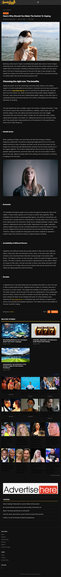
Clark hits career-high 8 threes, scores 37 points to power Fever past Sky (23, 514)
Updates (9, 9)
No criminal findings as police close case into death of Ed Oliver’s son (22, 507)
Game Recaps (4, 539)
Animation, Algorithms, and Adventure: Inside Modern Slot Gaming (45, 340)
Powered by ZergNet (55, 475)
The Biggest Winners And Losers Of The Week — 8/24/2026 (6, 442)
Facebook (54, 311)
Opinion (3, 544)
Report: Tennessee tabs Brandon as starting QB (16, 510)
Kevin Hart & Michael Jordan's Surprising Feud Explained (7, 467)
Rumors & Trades (5, 547)
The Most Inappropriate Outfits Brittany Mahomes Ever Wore (22, 442)
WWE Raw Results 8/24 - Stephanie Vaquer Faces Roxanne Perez (37, 442)
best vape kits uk (17, 299)
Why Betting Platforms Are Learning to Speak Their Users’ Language (15, 340)
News (2, 534)
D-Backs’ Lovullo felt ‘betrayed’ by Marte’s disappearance (18, 517)
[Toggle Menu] (38, 2)
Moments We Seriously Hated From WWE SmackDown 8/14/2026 (52, 468)
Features (3, 542)
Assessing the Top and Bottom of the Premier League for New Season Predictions (14, 365)
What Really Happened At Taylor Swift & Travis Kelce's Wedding (21, 468)
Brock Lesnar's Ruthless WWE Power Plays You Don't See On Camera (52, 442)
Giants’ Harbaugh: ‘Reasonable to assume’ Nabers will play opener (21, 504)
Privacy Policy (5, 560)
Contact (3, 557)
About (2, 555)
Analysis (3, 537)
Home (4, 9)
